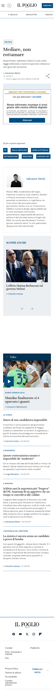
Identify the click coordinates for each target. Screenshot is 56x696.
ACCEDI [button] (36, 97)
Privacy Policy (11, 667)
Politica (8, 42)
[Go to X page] (27, 632)
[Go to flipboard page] (40, 632)
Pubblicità (34, 646)
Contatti (8, 646)
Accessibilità (11, 675)
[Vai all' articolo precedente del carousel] (22, 307)
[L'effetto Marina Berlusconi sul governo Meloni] (27, 265)
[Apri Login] (9, 5)
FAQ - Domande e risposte (13, 651)
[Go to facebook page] (13, 632)
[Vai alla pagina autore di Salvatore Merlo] (14, 178)
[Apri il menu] (3, 6)
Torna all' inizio (37, 669)
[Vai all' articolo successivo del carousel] (32, 307)
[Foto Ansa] (27, 372)
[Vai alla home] (27, 5)
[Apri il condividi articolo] (48, 76)
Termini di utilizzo (13, 671)
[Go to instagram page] (33, 632)
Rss (7, 656)
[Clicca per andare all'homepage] (27, 623)
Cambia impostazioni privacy (11, 681)
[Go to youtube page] (20, 632)
